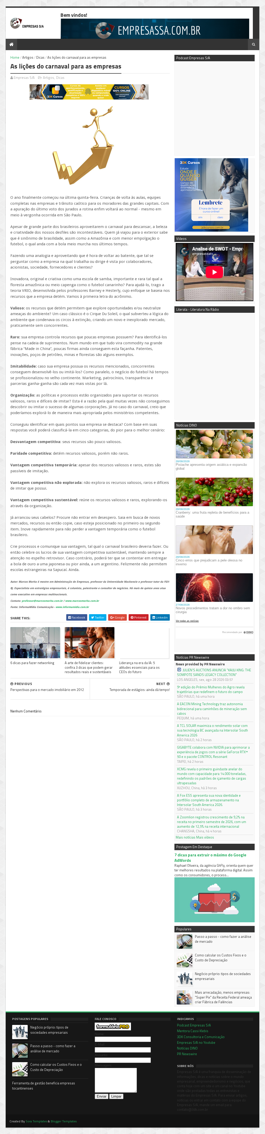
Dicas (40, 57)
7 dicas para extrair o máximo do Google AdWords (210, 857)
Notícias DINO (187, 1048)
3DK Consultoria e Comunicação (201, 1036)
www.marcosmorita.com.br (82, 600)
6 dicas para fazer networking (32, 662)
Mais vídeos (205, 837)
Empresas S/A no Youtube (196, 1042)
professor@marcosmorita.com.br (42, 600)
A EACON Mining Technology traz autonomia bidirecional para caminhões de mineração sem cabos (212, 709)
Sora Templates (36, 1121)
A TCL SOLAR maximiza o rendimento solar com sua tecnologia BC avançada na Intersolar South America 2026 (212, 730)
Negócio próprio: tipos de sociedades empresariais (223, 976)
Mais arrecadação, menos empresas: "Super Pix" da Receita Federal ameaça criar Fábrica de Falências (223, 997)
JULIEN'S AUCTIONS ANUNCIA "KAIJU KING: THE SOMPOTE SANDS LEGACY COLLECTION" (214, 672)
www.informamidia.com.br (72, 607)
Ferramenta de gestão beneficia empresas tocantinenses (43, 1085)
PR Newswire (187, 1053)
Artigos (27, 57)
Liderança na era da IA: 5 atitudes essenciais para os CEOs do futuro (139, 667)
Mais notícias (185, 837)
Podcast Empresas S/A (194, 1025)
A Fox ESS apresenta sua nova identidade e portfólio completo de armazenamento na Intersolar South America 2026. (209, 800)
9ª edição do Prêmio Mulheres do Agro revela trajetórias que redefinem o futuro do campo (211, 689)
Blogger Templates (64, 1121)
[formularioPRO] (113, 1029)
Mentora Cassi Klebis (192, 1030)
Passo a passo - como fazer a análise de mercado (223, 939)
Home (14, 57)
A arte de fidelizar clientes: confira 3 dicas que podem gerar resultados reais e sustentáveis (89, 667)
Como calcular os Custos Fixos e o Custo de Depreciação (220, 957)
